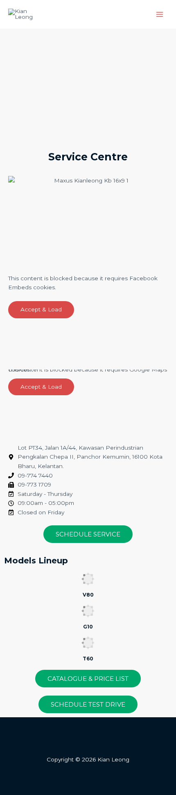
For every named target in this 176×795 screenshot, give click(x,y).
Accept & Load (41, 309)
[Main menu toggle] (159, 14)
